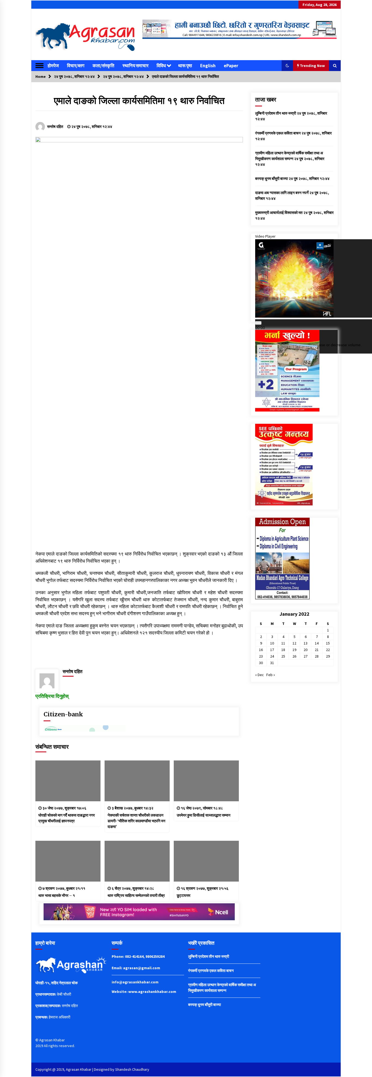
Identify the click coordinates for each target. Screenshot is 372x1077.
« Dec (259, 674)
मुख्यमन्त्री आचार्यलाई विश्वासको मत (279, 212)
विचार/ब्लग (75, 66)
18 (283, 649)
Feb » (270, 674)
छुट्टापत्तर (183, 895)
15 (328, 643)
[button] (287, 65)
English (208, 66)
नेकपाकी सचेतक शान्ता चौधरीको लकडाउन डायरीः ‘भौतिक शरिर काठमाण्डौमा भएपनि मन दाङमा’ (136, 821)
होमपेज (53, 66)
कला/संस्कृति (103, 66)
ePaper (231, 66)
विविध (161, 66)
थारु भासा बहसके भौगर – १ (56, 895)
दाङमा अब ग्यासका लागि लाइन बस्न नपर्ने (282, 192)
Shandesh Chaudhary (132, 1069)
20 (305, 649)
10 (272, 643)
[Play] (258, 322)
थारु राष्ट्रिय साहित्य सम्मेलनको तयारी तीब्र (136, 895)
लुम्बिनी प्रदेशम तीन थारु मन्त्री (275, 113)
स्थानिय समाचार (135, 66)
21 (317, 649)
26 (294, 656)
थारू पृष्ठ (185, 66)
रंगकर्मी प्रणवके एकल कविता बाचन (278, 133)
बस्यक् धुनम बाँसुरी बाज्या (271, 178)
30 (261, 662)
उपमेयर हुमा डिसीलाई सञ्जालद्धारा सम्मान (203, 815)
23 (261, 656)
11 (283, 643)
